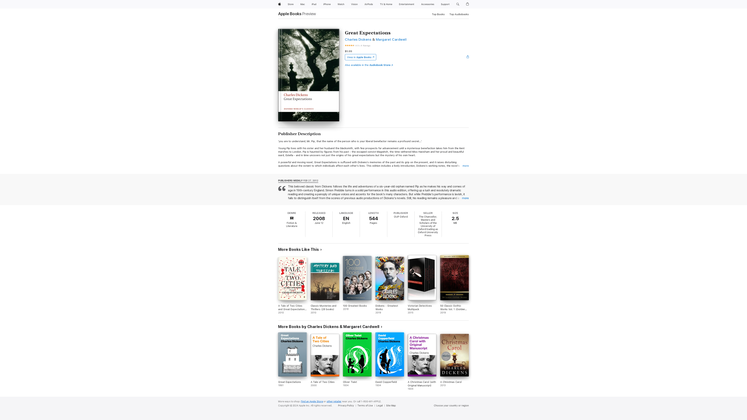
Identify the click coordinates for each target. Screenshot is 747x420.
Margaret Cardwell (391, 39)
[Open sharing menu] (468, 57)
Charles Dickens (358, 39)
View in (359, 57)
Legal (379, 405)
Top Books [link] (438, 14)
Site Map (391, 405)
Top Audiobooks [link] (459, 14)
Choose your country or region (451, 405)
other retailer (334, 401)
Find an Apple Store (312, 401)
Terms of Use (365, 405)
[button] (458, 4)
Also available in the (367, 65)
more (466, 165)
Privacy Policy (346, 405)
